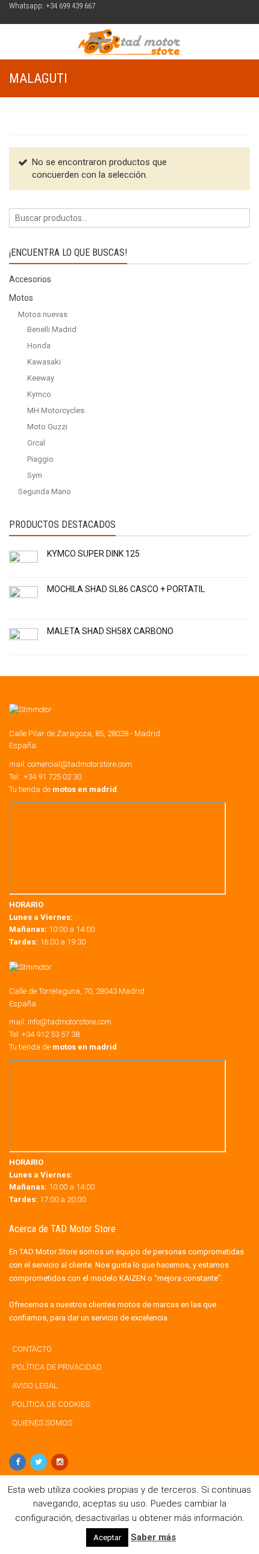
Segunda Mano (44, 491)
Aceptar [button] (107, 1537)
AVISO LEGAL (35, 1385)
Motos (21, 298)
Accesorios (30, 279)
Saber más (153, 1537)
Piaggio (40, 459)
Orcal (36, 442)
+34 (51, 1034)
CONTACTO (32, 1348)
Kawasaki (44, 361)
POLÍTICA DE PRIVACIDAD (57, 1366)
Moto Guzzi (47, 426)
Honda (39, 345)
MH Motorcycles (55, 410)
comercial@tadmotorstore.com (80, 764)
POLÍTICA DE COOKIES (51, 1404)
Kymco (39, 394)
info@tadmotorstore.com (69, 1021)
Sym (34, 475)
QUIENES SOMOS (42, 1422)
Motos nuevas (42, 314)
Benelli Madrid (51, 329)
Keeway (40, 377)
